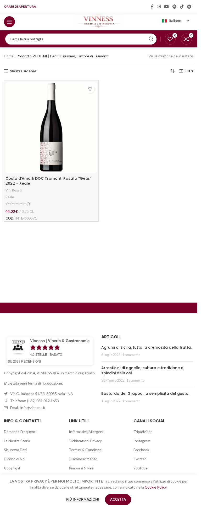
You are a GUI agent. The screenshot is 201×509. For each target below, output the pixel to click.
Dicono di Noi (14, 459)
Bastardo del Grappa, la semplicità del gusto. (145, 393)
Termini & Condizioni (85, 449)
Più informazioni (83, 499)
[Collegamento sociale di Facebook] (152, 6)
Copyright (12, 468)
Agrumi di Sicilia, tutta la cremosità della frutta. (146, 347)
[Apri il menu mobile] (9, 22)
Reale (9, 197)
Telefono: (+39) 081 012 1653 (34, 400)
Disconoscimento (83, 459)
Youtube (140, 468)
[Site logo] (98, 21)
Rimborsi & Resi (81, 468)
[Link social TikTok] (181, 6)
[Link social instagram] (158, 6)
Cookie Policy (155, 487)
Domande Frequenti (20, 431)
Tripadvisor (142, 431)
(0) (28, 204)
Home (9, 56)
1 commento (131, 355)
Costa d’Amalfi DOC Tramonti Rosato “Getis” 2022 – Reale (48, 181)
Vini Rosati (13, 190)
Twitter (139, 459)
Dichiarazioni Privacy (85, 441)
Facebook (141, 449)
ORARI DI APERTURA (20, 6)
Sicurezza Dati (15, 449)
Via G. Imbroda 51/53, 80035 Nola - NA (41, 393)
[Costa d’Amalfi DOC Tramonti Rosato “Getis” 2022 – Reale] (51, 127)
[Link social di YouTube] (167, 6)
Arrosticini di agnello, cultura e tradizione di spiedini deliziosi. (142, 370)
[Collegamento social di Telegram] (189, 6)
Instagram (141, 441)
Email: (28, 407)
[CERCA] (151, 39)
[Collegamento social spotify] (174, 6)
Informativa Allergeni (86, 431)
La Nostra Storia (17, 441)
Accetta (118, 499)
